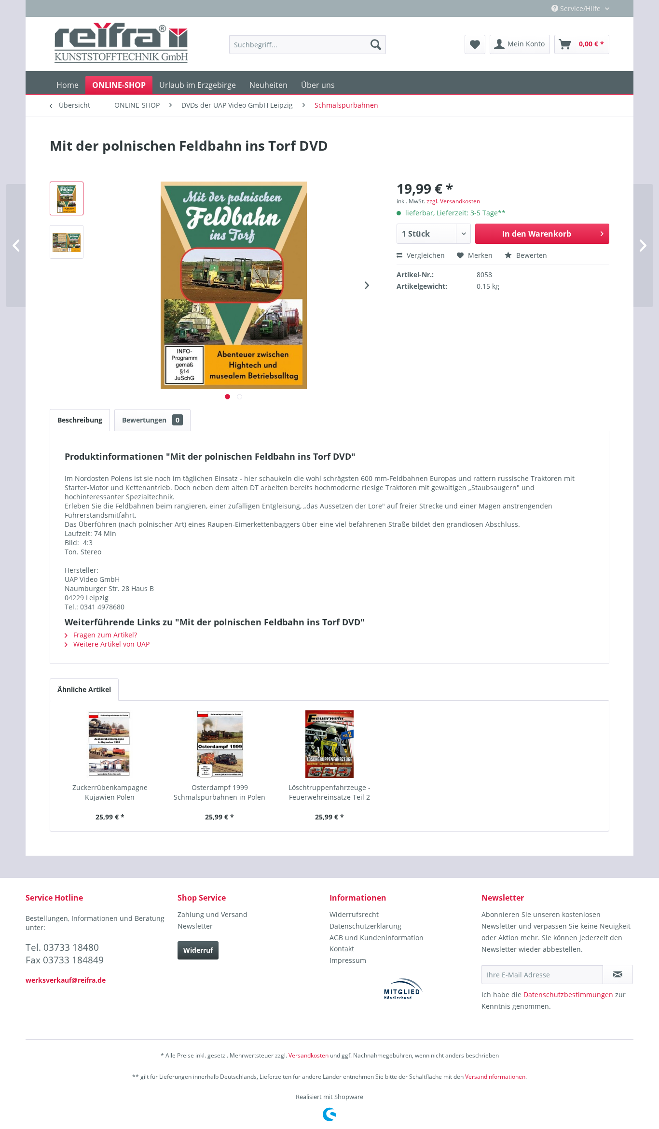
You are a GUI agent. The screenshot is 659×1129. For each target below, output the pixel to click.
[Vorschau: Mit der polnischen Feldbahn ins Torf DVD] (66, 198)
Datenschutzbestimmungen (568, 994)
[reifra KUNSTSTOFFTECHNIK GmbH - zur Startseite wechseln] (121, 44)
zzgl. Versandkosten (453, 201)
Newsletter (195, 926)
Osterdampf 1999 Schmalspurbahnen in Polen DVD (219, 792)
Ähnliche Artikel (84, 689)
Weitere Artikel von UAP (110, 644)
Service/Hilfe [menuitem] (580, 8)
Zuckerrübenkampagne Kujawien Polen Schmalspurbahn (110, 792)
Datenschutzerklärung (365, 926)
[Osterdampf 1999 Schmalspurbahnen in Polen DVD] (220, 744)
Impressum (348, 960)
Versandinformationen (495, 1077)
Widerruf (198, 950)
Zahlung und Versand (212, 914)
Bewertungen (150, 419)
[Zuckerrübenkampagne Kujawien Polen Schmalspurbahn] (110, 744)
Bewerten (530, 255)
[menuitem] (307, 44)
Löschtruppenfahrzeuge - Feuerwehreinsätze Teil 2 (329, 792)
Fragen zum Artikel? (104, 634)
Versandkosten (308, 1055)
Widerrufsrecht (354, 914)
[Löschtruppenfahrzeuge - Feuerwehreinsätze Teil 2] (329, 744)
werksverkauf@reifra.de (66, 980)
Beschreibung (79, 419)
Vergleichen (425, 255)
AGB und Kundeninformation (377, 937)
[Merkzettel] (475, 44)
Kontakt (342, 948)
